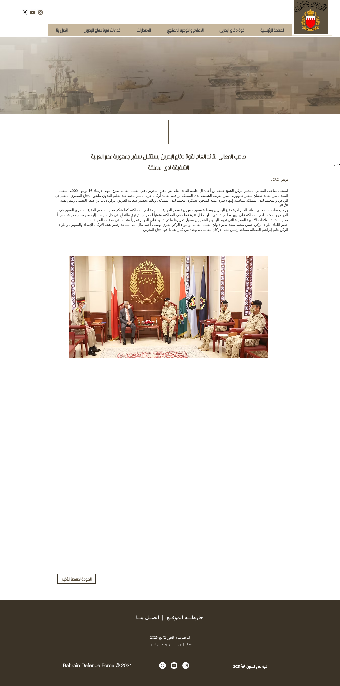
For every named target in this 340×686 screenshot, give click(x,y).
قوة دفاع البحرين (158, 644)
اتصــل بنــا (147, 617)
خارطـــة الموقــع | (181, 617)
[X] (25, 12)
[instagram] (40, 12)
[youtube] (33, 12)
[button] (101, 30)
